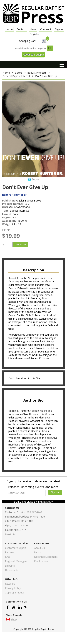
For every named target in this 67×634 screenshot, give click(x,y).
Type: (5, 210)
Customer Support (15, 548)
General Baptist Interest (16, 76)
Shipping (10, 565)
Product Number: (13, 204)
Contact (21, 29)
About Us (39, 548)
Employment (41, 561)
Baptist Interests (36, 72)
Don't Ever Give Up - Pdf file (24, 378)
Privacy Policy (13, 588)
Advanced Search (33, 54)
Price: (6, 230)
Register (34, 34)
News (33, 29)
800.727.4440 (34, 512)
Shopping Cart (27, 41)
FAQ (7, 556)
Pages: (6, 217)
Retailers (10, 583)
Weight (7, 224)
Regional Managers (16, 561)
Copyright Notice (14, 592)
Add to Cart (21, 244)
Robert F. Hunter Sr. (14, 194)
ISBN (5, 207)
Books (18, 72)
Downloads (11, 570)
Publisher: (8, 200)
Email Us (10, 534)
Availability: (9, 220)
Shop (14, 619)
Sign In (59, 29)
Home (9, 29)
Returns (9, 552)
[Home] (33, 23)
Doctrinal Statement (46, 556)
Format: (7, 214)
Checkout (45, 29)
